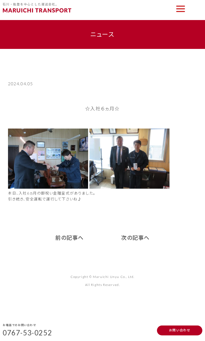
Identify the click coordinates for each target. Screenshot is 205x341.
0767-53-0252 (27, 333)
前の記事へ (69, 237)
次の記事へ (135, 237)
